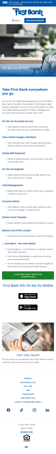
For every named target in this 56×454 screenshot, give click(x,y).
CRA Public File (32, 398)
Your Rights (28, 394)
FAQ (28, 390)
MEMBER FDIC (26, 432)
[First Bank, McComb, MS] (28, 12)
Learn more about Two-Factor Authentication (28, 276)
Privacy (28, 379)
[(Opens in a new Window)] (28, 296)
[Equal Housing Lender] (26, 438)
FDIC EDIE (32, 386)
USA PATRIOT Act (28, 383)
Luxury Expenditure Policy (28, 402)
